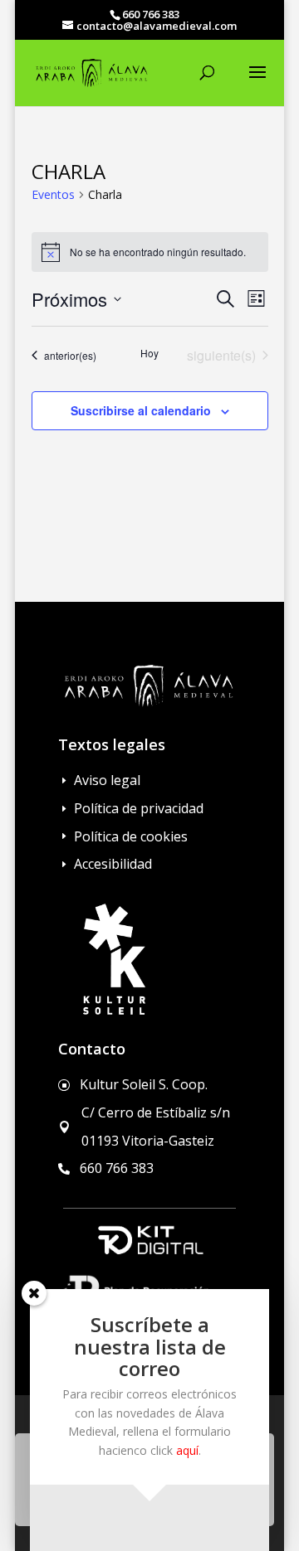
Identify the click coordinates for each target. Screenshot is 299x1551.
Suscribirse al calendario (141, 410)
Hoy (149, 353)
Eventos (53, 194)
